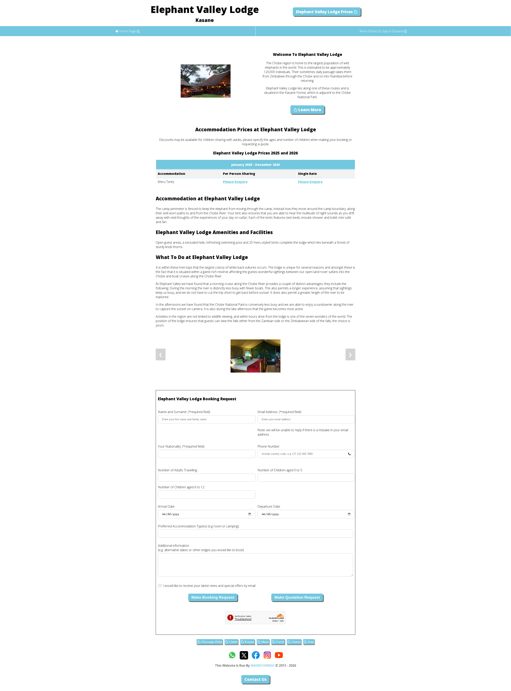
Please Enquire (235, 182)
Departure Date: (269, 506)
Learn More (309, 109)
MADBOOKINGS (262, 665)
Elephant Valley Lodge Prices (325, 11)
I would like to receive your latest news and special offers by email (209, 585)
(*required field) (184, 412)
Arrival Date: (166, 506)
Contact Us (255, 679)
